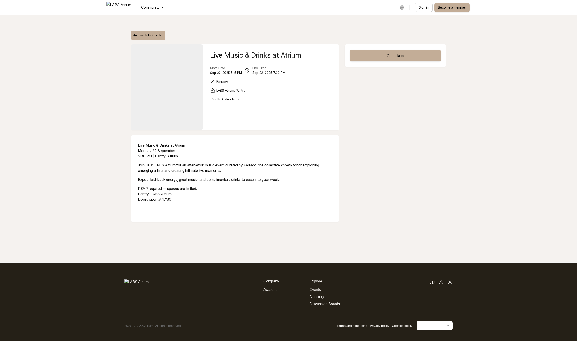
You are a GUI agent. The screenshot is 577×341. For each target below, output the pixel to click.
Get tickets (395, 55)
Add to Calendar (223, 99)
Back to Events (151, 35)
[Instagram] (450, 282)
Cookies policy (402, 325)
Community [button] (150, 7)
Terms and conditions (352, 325)
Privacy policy (379, 325)
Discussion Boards (325, 304)
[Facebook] (432, 282)
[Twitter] (441, 282)
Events (315, 289)
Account (270, 289)
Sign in (424, 7)
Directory (317, 297)
